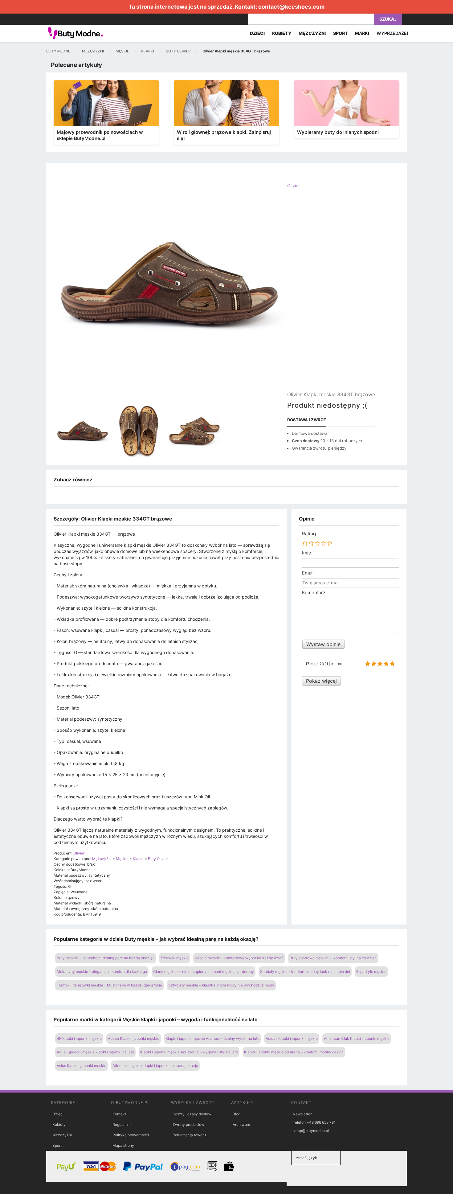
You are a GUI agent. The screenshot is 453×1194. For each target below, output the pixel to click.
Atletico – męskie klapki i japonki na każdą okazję (155, 1065)
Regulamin (121, 1124)
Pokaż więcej (321, 681)
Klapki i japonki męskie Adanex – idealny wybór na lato (212, 1038)
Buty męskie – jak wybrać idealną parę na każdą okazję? (105, 958)
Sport (57, 1145)
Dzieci (57, 1114)
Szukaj (388, 19)
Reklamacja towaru (189, 1135)
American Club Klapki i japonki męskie (357, 1038)
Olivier (293, 185)
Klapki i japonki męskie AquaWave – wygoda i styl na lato (189, 1052)
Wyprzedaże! (392, 33)
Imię (306, 553)
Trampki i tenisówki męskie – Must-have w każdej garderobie (109, 985)
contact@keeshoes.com (291, 6)
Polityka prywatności (130, 1135)
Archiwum (241, 1124)
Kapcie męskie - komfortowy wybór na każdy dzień (239, 958)
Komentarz (313, 592)
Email (308, 573)
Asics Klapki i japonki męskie (81, 1065)
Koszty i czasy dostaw (192, 1114)
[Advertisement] (331, 295)
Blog (236, 1114)
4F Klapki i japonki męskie (79, 1038)
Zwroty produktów (188, 1124)
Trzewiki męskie (175, 958)
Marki (362, 33)
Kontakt (119, 1114)
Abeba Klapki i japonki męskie (133, 1038)
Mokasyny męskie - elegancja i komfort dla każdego (102, 971)
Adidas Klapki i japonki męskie (292, 1038)
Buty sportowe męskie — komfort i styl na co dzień (333, 958)
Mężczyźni (62, 1135)
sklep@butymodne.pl (311, 1130)
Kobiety (59, 1124)
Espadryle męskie (371, 971)
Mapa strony (123, 1145)
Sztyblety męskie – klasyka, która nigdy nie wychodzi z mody (221, 985)
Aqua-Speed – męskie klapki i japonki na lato (95, 1052)
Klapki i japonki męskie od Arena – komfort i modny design (294, 1052)
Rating (309, 534)
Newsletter (302, 1114)
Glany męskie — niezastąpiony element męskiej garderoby (203, 971)
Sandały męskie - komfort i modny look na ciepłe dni (305, 971)
